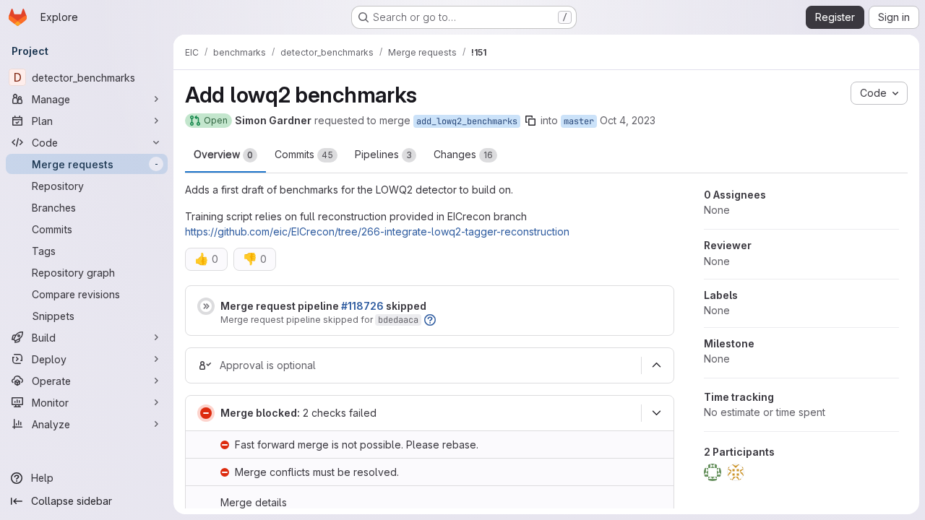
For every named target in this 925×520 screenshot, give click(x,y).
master (579, 121)
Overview (223, 154)
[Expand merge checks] (656, 413)
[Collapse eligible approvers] (656, 365)
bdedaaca (398, 320)
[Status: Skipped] (206, 306)
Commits (304, 154)
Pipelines (383, 154)
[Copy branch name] (530, 120)
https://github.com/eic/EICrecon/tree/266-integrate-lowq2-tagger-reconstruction (377, 231)
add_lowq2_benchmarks (466, 121)
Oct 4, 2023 (627, 120)
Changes (463, 154)
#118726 (362, 306)
